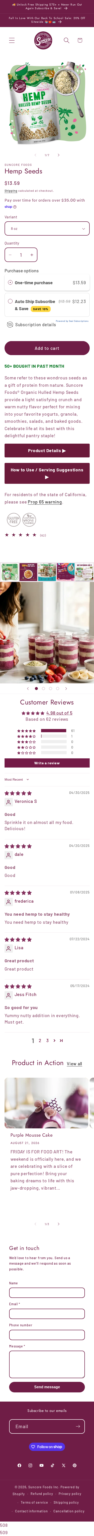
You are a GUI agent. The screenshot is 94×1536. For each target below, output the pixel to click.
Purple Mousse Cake (31, 1135)
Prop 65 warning (45, 501)
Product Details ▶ (47, 450)
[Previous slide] (28, 689)
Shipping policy (66, 1502)
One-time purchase (34, 282)
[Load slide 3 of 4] (50, 688)
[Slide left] (35, 155)
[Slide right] (59, 155)
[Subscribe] (77, 1426)
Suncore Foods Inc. (44, 1487)
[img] (18, 793)
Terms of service (34, 1502)
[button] (11, 40)
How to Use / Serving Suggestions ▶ (47, 473)
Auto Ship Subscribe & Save (35, 304)
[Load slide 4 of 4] (57, 688)
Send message (47, 1387)
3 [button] (47, 1040)
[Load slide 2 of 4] (43, 688)
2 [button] (40, 1040)
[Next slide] (66, 689)
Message (17, 1346)
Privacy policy (70, 1494)
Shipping (11, 190)
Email (14, 1304)
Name (13, 1283)
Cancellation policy (68, 1511)
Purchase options (22, 270)
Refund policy (42, 1494)
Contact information (31, 1511)
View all (74, 1063)
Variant (11, 216)
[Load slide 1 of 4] (36, 688)
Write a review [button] (47, 763)
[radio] (10, 282)
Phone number (20, 1325)
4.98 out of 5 (59, 712)
